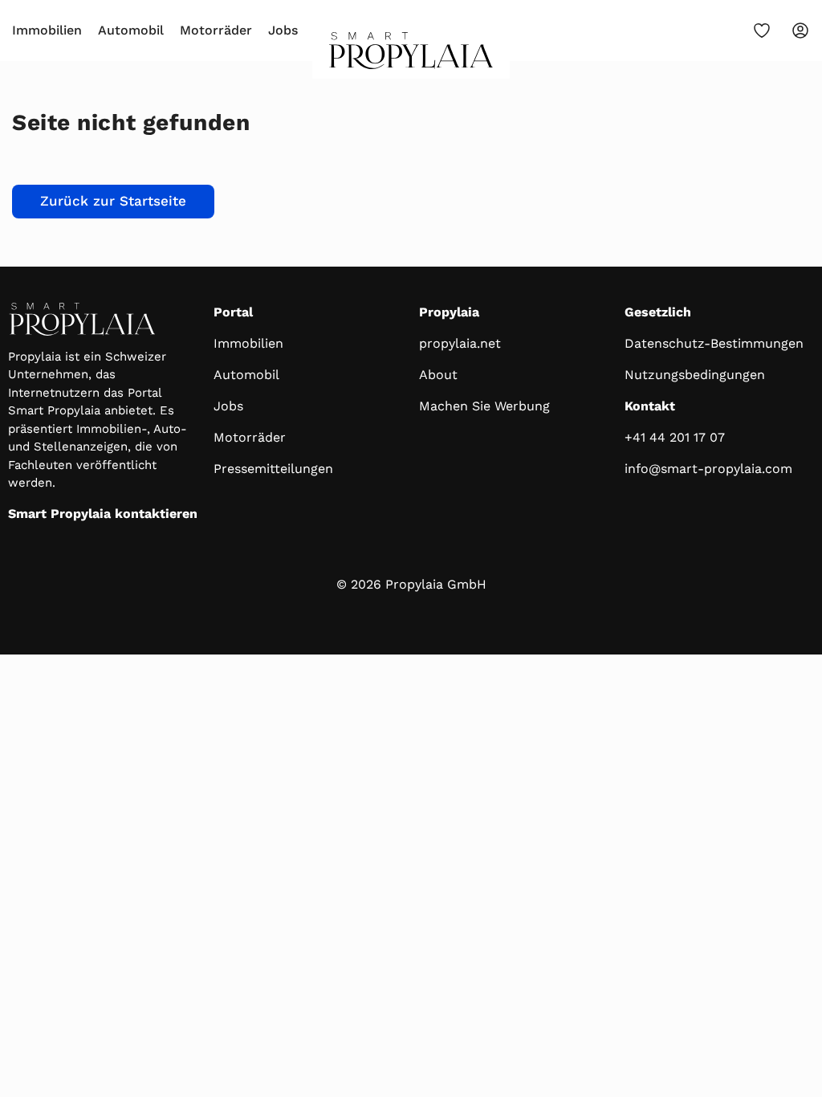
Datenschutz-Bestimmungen (714, 343)
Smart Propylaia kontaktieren (102, 513)
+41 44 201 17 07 (675, 437)
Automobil (131, 30)
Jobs (283, 30)
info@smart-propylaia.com (708, 468)
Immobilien (47, 30)
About (438, 374)
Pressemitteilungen (273, 468)
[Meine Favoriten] (761, 30)
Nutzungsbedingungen (695, 374)
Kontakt (650, 406)
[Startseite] (411, 55)
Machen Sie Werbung (484, 406)
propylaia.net (460, 343)
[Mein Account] (800, 30)
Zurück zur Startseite (113, 201)
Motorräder (216, 30)
